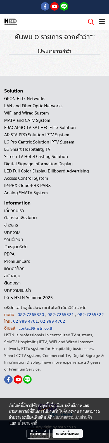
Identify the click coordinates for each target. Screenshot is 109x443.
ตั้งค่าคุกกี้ (38, 433)
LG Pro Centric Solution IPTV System (39, 142)
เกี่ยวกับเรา (14, 210)
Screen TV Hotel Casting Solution (36, 156)
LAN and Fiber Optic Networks (33, 105)
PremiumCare (17, 261)
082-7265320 (31, 314)
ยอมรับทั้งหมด (67, 433)
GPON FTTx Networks (24, 98)
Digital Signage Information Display (38, 163)
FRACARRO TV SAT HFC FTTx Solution (40, 127)
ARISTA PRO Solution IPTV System (36, 134)
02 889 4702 (52, 321)
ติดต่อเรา (12, 283)
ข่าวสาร (11, 225)
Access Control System (26, 178)
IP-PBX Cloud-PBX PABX (27, 185)
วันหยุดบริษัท (16, 246)
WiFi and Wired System (26, 113)
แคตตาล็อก (14, 268)
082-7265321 (61, 314)
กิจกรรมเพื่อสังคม (20, 218)
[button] (89, 22)
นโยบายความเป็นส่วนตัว (72, 417)
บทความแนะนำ (17, 290)
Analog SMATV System (26, 192)
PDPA (9, 254)
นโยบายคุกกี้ (27, 422)
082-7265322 (90, 314)
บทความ (12, 232)
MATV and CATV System (27, 120)
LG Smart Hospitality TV (27, 149)
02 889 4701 (25, 321)
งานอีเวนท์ (13, 239)
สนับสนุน (12, 275)
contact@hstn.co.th (36, 328)
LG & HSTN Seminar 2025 (28, 297)
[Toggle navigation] (102, 22)
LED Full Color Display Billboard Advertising (46, 171)
